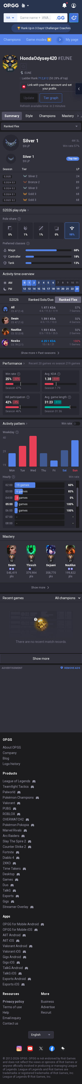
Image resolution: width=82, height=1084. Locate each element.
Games (8, 879)
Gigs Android (12, 957)
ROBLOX (9, 814)
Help (6, 1012)
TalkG (7, 890)
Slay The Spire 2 (14, 841)
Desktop (9, 874)
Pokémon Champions (18, 797)
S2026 (14, 300)
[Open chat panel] (78, 89)
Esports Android (14, 979)
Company (10, 753)
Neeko (15, 341)
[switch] (71, 423)
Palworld (9, 792)
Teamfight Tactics (16, 786)
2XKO (7, 863)
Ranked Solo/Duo (41, 300)
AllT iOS (8, 940)
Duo (5, 885)
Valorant (9, 803)
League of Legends (16, 781)
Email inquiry (12, 1018)
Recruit (46, 1012)
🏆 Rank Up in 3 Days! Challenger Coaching (40, 28)
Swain (14, 318)
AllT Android (11, 935)
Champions (12, 40)
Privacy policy (13, 1001)
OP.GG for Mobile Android (21, 924)
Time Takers (12, 868)
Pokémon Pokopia (16, 825)
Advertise (48, 1007)
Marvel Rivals (12, 830)
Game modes (38, 40)
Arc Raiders (11, 836)
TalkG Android (13, 968)
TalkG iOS (9, 973)
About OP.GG (12, 747)
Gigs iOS (9, 962)
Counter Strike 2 (14, 847)
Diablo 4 (8, 857)
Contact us (10, 1023)
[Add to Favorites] (23, 66)
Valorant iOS (12, 951)
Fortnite (8, 852)
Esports (8, 896)
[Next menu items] (60, 39)
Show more (41, 658)
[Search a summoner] (60, 17)
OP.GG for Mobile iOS (17, 929)
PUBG (7, 808)
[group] (41, 504)
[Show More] (25, 5)
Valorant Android (15, 946)
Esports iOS (11, 984)
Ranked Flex (68, 300)
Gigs (6, 901)
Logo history (11, 764)
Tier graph (51, 98)
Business (47, 1001)
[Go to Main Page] (11, 5)
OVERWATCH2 (13, 819)
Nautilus (16, 329)
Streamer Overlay (15, 907)
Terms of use (12, 1007)
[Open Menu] (73, 5)
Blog (6, 758)
